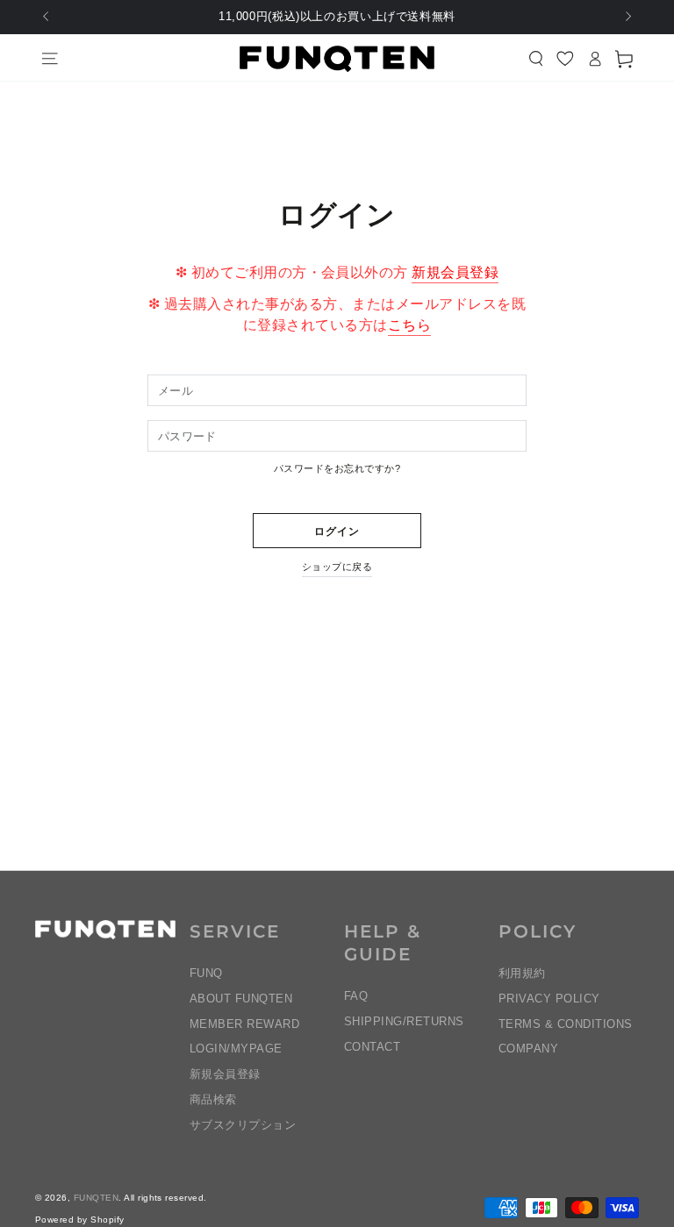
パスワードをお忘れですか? (337, 468)
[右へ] (627, 17)
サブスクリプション (243, 1124)
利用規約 (522, 973)
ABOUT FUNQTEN (241, 998)
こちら (409, 324)
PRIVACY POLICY (549, 998)
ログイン (337, 531)
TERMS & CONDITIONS (565, 1024)
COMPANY (528, 1048)
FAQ (356, 995)
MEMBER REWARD (244, 1024)
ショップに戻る (337, 566)
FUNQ (206, 973)
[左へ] (47, 17)
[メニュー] (50, 59)
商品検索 (213, 1099)
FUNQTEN (96, 1197)
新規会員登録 (455, 272)
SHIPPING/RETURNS (404, 1021)
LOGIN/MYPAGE (236, 1048)
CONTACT (372, 1046)
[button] (536, 59)
